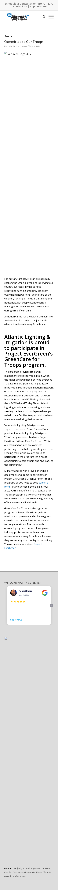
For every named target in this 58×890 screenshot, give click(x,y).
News (24, 46)
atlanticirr (36, 46)
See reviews (16, 619)
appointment (38, 6)
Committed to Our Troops (23, 42)
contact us (20, 6)
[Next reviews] (51, 605)
